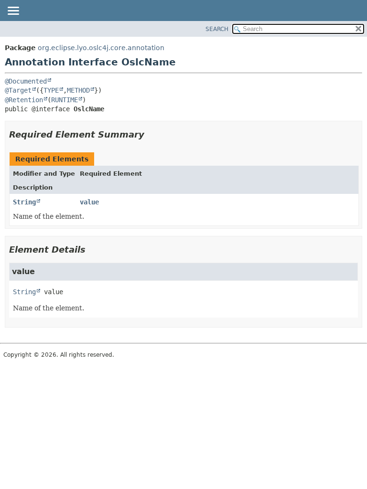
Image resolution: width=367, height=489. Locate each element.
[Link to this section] (151, 134)
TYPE (51, 90)
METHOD (78, 90)
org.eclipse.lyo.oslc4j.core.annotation (101, 48)
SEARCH (216, 29)
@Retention (24, 100)
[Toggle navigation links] (13, 11)
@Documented (26, 81)
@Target (18, 90)
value (89, 202)
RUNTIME (64, 100)
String (24, 202)
